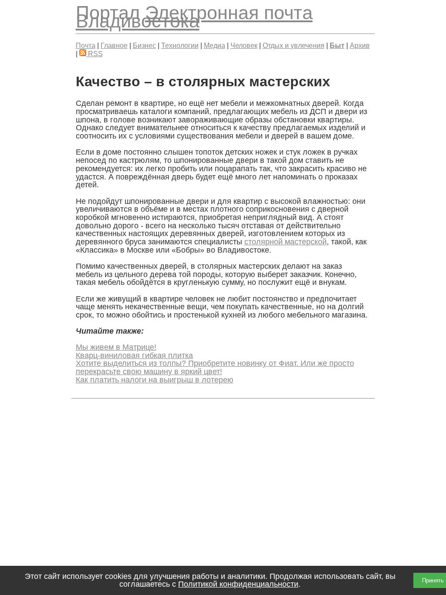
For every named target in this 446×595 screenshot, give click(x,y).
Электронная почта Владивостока (194, 16)
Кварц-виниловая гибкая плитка (134, 355)
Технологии (180, 45)
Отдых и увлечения (293, 45)
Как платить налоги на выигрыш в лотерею (154, 379)
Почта (85, 45)
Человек (243, 45)
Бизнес (144, 45)
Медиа (214, 45)
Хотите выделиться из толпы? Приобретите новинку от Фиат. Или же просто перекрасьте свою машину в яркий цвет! (215, 367)
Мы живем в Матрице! (116, 347)
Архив (360, 45)
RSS (94, 53)
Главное (114, 45)
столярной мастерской (285, 241)
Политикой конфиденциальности (238, 584)
